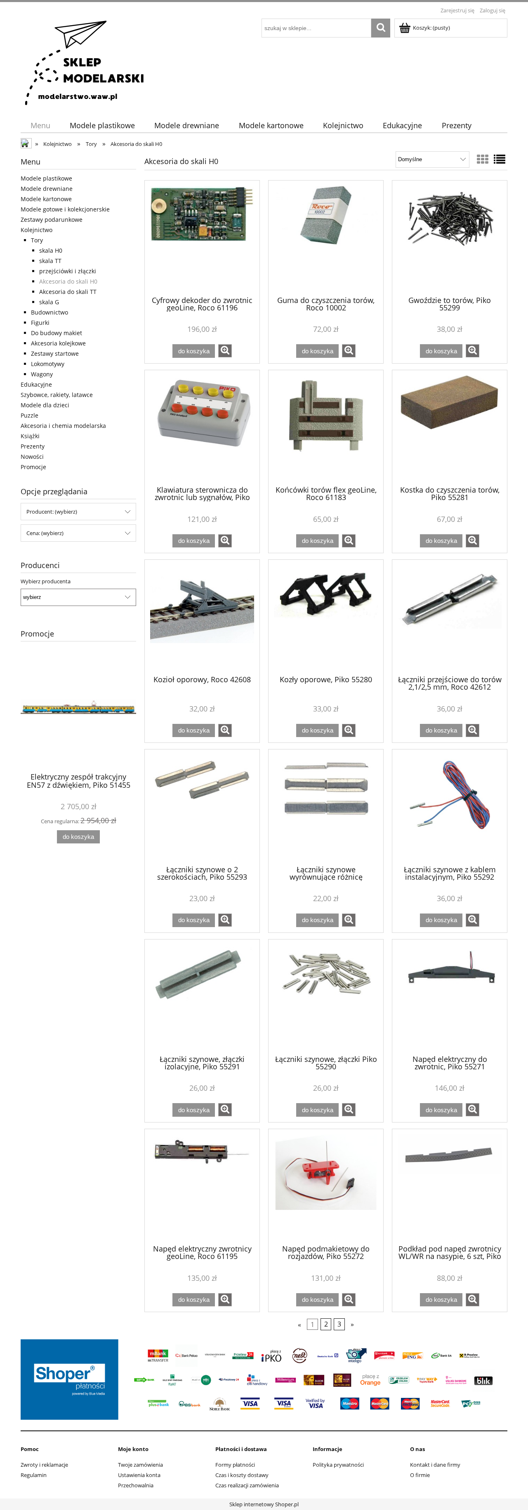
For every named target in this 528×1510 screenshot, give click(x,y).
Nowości (32, 456)
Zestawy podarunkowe (51, 219)
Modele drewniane (47, 189)
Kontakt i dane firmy (435, 1464)
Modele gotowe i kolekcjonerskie (65, 209)
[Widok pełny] (499, 159)
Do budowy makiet (56, 333)
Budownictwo (49, 312)
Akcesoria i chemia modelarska (63, 426)
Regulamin (34, 1475)
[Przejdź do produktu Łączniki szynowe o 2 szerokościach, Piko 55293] (202, 806)
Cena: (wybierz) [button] (45, 533)
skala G (49, 302)
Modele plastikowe (46, 178)
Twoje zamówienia (140, 1464)
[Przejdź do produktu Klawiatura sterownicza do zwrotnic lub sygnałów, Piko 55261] (202, 427)
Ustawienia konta (139, 1475)
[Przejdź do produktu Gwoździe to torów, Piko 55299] (450, 237)
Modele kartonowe (46, 199)
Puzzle (29, 415)
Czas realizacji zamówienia (247, 1485)
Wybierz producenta (46, 581)
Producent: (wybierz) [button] (51, 511)
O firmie (420, 1475)
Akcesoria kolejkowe (58, 343)
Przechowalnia (135, 1485)
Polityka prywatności (338, 1464)
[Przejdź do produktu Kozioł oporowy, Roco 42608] (202, 616)
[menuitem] (40, 125)
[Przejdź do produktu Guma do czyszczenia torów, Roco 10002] (326, 237)
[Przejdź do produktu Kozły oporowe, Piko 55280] (326, 616)
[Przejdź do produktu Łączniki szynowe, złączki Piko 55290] (326, 996)
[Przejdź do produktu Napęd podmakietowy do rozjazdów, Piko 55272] (326, 1186)
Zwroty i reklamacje (44, 1464)
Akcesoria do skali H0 (68, 281)
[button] (225, 350)
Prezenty (33, 446)
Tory (37, 240)
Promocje (33, 467)
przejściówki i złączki (67, 271)
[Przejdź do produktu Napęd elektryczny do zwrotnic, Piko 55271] (450, 996)
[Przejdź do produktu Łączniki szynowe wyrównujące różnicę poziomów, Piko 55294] (326, 806)
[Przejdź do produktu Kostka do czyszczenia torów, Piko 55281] (450, 427)
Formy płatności (235, 1464)
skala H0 (50, 250)
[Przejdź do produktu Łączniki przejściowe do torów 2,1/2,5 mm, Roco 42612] (450, 616)
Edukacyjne (36, 384)
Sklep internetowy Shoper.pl (264, 1504)
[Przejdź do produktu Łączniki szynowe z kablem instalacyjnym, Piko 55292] (450, 806)
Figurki (40, 322)
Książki (30, 436)
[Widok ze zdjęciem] (482, 159)
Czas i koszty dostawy (242, 1475)
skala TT (50, 261)
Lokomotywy (47, 364)
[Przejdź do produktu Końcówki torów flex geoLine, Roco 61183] (326, 427)
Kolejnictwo (36, 230)
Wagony (42, 374)
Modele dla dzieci (45, 405)
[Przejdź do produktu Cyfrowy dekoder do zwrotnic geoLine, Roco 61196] (202, 237)
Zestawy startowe (55, 353)
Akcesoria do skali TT (68, 292)
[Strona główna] (85, 61)
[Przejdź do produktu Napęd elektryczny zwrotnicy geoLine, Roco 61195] (202, 1186)
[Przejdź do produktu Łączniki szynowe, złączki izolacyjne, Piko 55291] (202, 996)
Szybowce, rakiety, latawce (57, 395)
